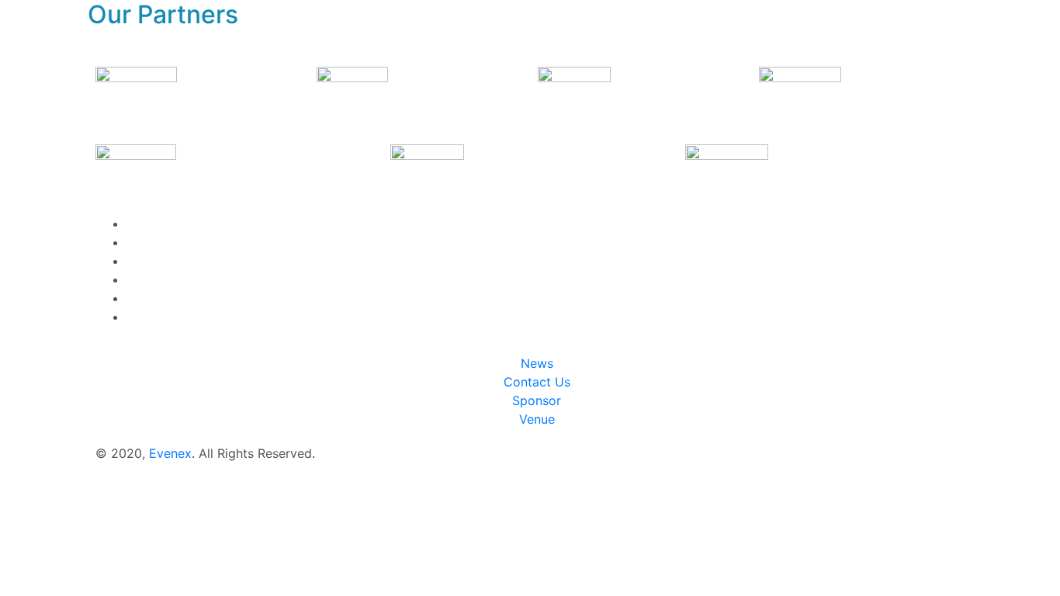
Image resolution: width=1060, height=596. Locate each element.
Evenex (170, 453)
